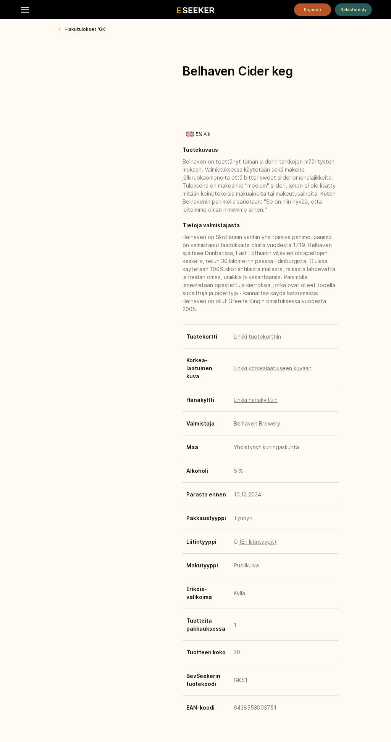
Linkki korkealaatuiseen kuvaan (273, 368)
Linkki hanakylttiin (256, 400)
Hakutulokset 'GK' (86, 29)
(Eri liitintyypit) (257, 541)
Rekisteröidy (354, 9)
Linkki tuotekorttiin (257, 336)
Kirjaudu (312, 9)
